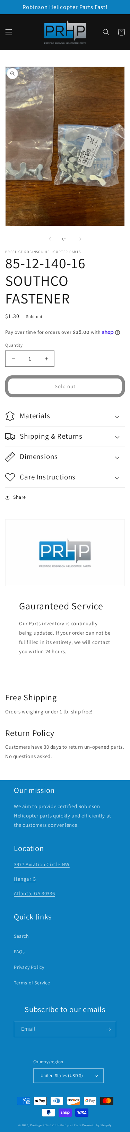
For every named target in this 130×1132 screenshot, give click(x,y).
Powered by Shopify (97, 1125)
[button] (8, 32)
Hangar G (25, 879)
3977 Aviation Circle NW (42, 864)
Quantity (14, 345)
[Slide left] (50, 238)
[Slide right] (80, 238)
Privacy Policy (29, 967)
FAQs (19, 951)
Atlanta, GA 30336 (34, 893)
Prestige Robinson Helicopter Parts (55, 1125)
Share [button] (19, 497)
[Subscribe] (108, 1029)
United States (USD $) (62, 1075)
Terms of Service (32, 983)
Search (21, 936)
